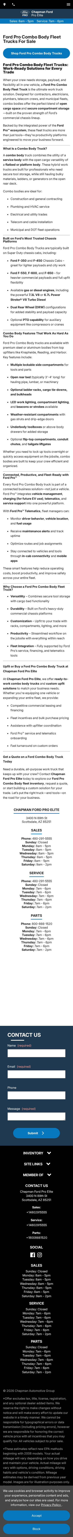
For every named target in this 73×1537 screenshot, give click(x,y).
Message (21, 1109)
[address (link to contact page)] (4, 4)
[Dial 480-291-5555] (13, 4)
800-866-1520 (42, 924)
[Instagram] (39, 1255)
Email (19, 1066)
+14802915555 (36, 1212)
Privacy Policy (51, 1505)
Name (19, 1045)
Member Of (33, 1175)
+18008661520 (36, 1237)
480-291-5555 (42, 838)
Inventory (33, 1153)
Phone (11, 1087)
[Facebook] (33, 1255)
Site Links (33, 1164)
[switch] (68, 4)
